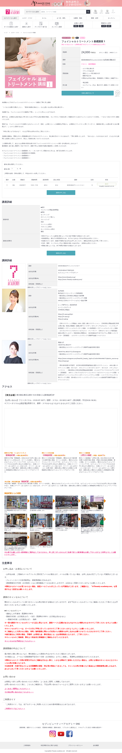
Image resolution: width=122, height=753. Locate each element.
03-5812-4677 (65, 400)
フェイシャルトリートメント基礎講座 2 (16, 155)
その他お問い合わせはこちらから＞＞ (19, 692)
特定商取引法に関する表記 (49, 745)
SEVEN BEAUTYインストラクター (92, 59)
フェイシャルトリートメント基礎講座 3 (16, 158)
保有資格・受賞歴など (35, 284)
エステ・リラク (66, 37)
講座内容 (6, 219)
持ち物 (65, 85)
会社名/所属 (32, 271)
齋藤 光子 (113, 59)
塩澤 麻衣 (106, 59)
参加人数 (7, 169)
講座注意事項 (7, 241)
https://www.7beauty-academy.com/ (70, 279)
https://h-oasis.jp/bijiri (65, 314)
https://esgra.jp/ (63, 361)
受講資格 (65, 73)
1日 (73, 37)
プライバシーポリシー (75, 745)
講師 (64, 59)
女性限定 (82, 37)
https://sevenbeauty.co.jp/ (66, 277)
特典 (64, 64)
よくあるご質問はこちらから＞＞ (17, 689)
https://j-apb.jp (63, 319)
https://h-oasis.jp (63, 316)
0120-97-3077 (39, 400)
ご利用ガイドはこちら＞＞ (15, 708)
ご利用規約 (26, 745)
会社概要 (96, 745)
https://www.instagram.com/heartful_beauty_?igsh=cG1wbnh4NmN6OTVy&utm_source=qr (88, 358)
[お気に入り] (117, 92)
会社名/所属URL (33, 278)
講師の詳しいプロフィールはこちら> (39, 287)
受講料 (65, 52)
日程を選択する (87, 93)
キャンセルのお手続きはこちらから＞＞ (20, 641)
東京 (77, 37)
